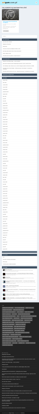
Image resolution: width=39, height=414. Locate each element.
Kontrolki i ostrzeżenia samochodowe (9, 259)
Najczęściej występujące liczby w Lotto (22, 322)
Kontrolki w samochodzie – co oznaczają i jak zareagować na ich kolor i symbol (19, 297)
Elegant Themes (11, 412)
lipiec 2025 (4, 96)
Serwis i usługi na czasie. (7, 53)
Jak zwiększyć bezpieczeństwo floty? (8, 356)
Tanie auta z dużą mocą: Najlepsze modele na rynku (11, 48)
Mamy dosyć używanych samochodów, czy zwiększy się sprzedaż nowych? (14, 376)
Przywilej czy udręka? (5, 405)
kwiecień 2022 (5, 156)
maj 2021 (4, 163)
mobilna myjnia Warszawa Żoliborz (9, 316)
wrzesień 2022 (5, 147)
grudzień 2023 (5, 126)
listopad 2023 (5, 128)
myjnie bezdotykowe (28, 320)
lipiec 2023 (4, 135)
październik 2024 (5, 110)
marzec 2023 (5, 142)
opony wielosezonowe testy (8, 330)
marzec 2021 (5, 168)
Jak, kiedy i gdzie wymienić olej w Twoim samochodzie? (12, 51)
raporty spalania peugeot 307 (23, 340)
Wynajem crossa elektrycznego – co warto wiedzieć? (11, 61)
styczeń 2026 (5, 87)
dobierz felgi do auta (30, 307)
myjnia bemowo (16, 318)
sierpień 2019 (5, 188)
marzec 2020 (5, 181)
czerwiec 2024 (5, 119)
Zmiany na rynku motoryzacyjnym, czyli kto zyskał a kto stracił (12, 386)
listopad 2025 (5, 89)
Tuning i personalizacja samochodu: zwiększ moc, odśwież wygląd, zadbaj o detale (16, 366)
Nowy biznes (5, 46)
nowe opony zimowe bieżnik (8, 326)
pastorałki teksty (6, 334)
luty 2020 (4, 184)
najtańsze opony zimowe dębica (8, 324)
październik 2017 (5, 230)
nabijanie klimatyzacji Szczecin (8, 322)
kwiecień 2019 (5, 191)
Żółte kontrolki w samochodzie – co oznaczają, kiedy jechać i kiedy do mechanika (19, 273)
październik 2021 (5, 161)
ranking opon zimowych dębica (25, 336)
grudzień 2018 (5, 198)
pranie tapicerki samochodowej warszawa (10, 336)
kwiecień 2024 (5, 121)
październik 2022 (5, 144)
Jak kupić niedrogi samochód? (7, 403)
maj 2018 (4, 214)
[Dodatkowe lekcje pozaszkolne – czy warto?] (10, 14)
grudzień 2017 (5, 225)
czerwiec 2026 (5, 84)
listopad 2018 (5, 200)
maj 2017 (4, 239)
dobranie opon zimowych (7, 309)
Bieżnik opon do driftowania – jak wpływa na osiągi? (10, 397)
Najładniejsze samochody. (6, 354)
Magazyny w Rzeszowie (7, 44)
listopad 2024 (5, 107)
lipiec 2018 (4, 209)
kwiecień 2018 (5, 216)
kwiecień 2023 (5, 140)
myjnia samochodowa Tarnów (17, 320)
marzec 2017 (5, 244)
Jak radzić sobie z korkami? (7, 41)
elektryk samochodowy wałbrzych (9, 311)
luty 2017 (4, 246)
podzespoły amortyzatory (16, 334)
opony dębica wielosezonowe (19, 326)
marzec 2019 (5, 193)
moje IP (18, 316)
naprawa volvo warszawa (20, 324)
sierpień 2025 (5, 94)
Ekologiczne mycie (5, 364)
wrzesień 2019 (5, 186)
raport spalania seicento (17, 338)
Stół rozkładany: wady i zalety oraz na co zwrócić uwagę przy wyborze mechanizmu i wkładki (18, 65)
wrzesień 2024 (5, 112)
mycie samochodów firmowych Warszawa (28, 316)
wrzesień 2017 (5, 232)
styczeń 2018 (5, 223)
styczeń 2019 (5, 195)
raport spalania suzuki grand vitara (9, 340)
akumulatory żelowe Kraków (8, 307)
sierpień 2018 (5, 207)
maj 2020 (4, 179)
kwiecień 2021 (5, 165)
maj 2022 (4, 154)
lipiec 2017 (4, 237)
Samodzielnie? (4, 369)
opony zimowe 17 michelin (19, 330)
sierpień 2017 (5, 235)
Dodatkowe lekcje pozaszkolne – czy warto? (10, 22)
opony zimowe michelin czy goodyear (22, 332)
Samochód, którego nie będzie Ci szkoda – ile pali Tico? (11, 379)
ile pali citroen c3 (20, 311)
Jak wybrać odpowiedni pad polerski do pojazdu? (10, 395)
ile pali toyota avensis (29, 311)
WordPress (22, 412)
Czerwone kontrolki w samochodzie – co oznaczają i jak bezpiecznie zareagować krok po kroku (20, 290)
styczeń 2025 (5, 103)
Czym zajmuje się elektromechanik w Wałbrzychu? (10, 383)
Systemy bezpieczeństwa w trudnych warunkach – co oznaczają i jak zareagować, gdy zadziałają (20, 281)
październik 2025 (5, 91)
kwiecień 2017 (5, 242)
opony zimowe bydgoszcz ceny (8, 332)
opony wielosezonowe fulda (19, 328)
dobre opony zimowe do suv (18, 309)
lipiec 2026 (4, 82)
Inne (3, 257)
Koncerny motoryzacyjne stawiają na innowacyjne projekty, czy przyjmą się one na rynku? (17, 390)
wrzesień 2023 (5, 131)
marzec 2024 (5, 124)
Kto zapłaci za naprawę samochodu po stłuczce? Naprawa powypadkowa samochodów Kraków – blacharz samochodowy (18, 400)
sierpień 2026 (5, 80)
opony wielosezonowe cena (8, 328)
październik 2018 (5, 202)
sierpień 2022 (5, 149)
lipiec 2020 (4, 177)
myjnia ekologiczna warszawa (26, 318)
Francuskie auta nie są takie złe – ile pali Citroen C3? (11, 55)
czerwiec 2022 (5, 151)
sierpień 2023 (5, 133)
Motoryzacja (5, 261)
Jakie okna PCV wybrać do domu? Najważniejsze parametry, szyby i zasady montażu (17, 63)
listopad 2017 (5, 228)
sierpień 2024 (5, 114)
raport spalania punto (7, 338)
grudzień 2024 (5, 105)
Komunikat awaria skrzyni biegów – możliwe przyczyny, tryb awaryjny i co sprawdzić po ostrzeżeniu (17, 68)
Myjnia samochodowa (7, 320)
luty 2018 (4, 221)
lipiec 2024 (4, 117)
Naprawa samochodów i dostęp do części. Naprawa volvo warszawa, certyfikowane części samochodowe (19, 393)
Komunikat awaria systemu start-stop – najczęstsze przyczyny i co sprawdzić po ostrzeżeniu (18, 71)
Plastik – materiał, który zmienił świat (12, 285)
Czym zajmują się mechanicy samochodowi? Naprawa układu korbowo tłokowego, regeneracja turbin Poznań (19, 374)
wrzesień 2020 (5, 172)
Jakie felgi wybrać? (9, 269)
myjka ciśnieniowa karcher (7, 318)
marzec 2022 (5, 158)
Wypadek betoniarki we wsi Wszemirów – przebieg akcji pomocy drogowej (14, 371)
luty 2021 (4, 170)
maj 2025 (4, 98)
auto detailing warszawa (19, 307)
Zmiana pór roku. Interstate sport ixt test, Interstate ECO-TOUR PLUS (13, 407)
